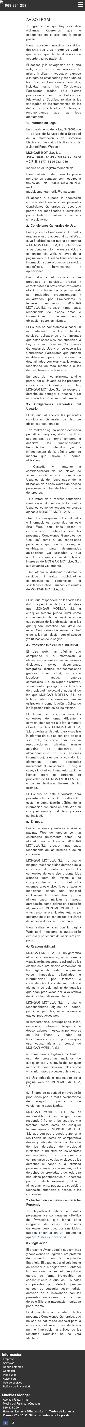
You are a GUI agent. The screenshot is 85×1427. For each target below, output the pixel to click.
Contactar (9, 1370)
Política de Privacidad (16, 1386)
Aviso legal (9, 1378)
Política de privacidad (51, 1237)
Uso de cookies (12, 1382)
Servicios (8, 1362)
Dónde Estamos (13, 1366)
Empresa (8, 1358)
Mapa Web (10, 1374)
